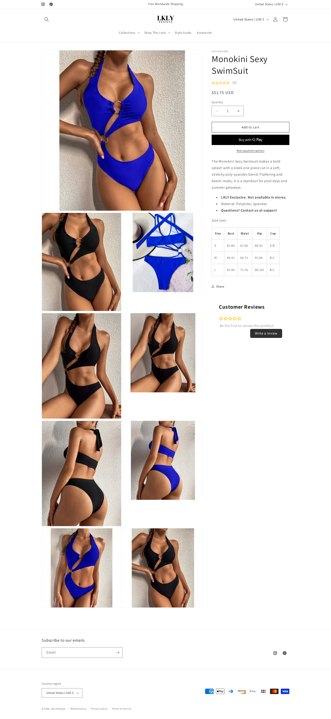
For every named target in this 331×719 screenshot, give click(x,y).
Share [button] (220, 286)
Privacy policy (99, 708)
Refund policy (78, 708)
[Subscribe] (117, 652)
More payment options (250, 150)
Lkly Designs (58, 708)
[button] (47, 19)
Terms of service (121, 708)
